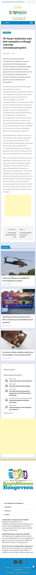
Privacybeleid (10, 572)
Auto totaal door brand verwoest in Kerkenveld (13, 2)
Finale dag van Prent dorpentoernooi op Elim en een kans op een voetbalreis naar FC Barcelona (17, 319)
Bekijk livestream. (9, 369)
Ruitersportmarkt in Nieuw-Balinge (19, 386)
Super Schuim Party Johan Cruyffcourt (20, 381)
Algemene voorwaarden (23, 572)
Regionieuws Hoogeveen (17, 567)
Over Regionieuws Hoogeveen (13, 503)
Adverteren (7, 507)
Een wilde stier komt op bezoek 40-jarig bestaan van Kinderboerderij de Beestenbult (20, 393)
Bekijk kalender (8, 413)
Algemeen (7, 32)
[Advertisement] (18, 205)
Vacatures (7, 511)
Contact (6, 514)
